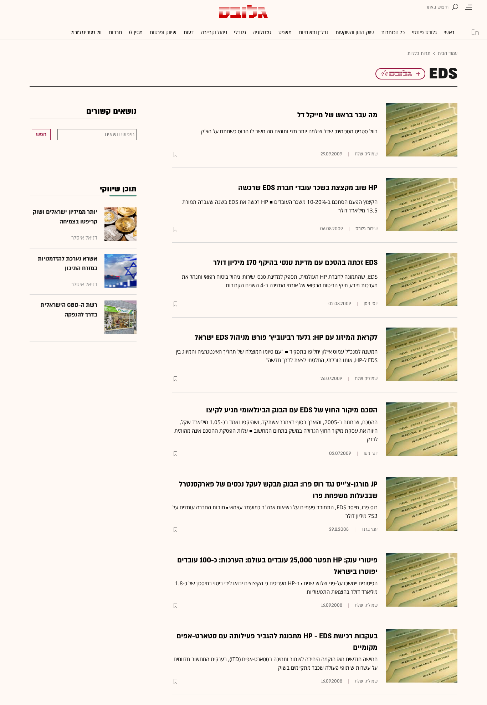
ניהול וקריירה (214, 32)
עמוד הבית (447, 53)
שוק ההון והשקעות (354, 32)
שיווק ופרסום (163, 32)
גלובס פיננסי (424, 32)
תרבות (115, 32)
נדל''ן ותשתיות (313, 32)
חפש (41, 134)
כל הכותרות (393, 32)
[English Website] (475, 32)
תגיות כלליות (418, 53)
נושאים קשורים (111, 111)
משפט (285, 32)
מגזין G (136, 32)
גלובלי (240, 32)
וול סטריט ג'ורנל (86, 32)
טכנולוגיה (262, 32)
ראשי (449, 32)
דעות (189, 32)
